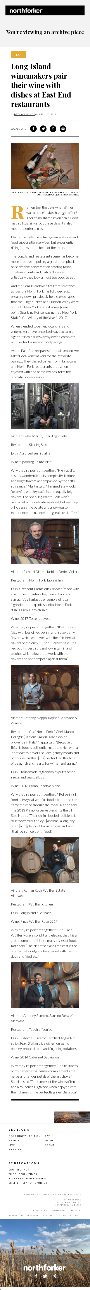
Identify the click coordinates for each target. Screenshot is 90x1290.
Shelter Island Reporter (28, 1182)
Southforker (19, 1169)
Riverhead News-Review (28, 1178)
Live (12, 1145)
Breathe (15, 1149)
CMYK (77, 1210)
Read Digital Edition (25, 1136)
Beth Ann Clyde (24, 114)
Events (14, 1140)
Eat (47, 1136)
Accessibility (72, 1194)
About (50, 1145)
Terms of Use (31, 1194)
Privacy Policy (51, 1194)
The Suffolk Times (23, 1174)
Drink (49, 1140)
